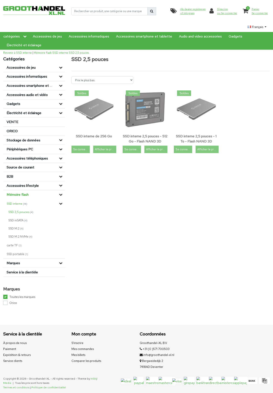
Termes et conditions (16, 387)
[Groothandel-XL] (34, 11)
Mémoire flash (43, 53)
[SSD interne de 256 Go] (93, 109)
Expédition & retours (17, 355)
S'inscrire (77, 343)
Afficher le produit (105, 149)
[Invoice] (264, 382)
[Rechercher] (151, 11)
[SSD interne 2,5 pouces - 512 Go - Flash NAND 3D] (145, 109)
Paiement (9, 349)
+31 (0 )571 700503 (156, 349)
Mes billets (78, 355)
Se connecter (81, 149)
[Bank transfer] (251, 382)
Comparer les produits (86, 361)
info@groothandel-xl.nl (158, 355)
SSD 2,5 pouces (79, 53)
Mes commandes (82, 349)
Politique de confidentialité (48, 387)
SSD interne (60, 53)
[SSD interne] (61, 203)
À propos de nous (15, 343)
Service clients (12, 361)
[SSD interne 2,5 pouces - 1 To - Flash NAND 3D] (196, 109)
